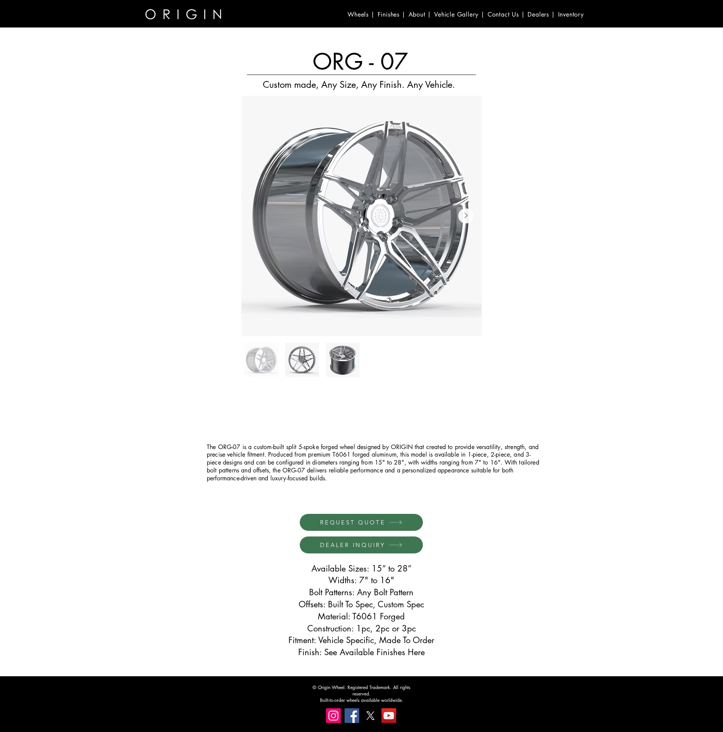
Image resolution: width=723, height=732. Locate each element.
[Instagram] (333, 715)
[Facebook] (352, 715)
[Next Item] (465, 215)
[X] (370, 715)
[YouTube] (388, 715)
